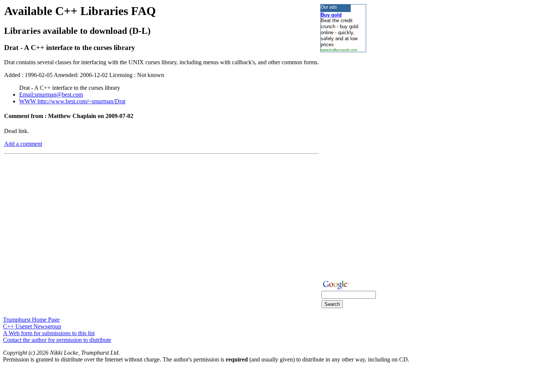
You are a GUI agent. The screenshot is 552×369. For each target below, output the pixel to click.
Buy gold (331, 15)
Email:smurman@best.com (51, 94)
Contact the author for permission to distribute (57, 340)
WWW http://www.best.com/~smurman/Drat (72, 101)
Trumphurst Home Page (31, 319)
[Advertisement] (342, 165)
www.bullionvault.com (339, 50)
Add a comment (23, 144)
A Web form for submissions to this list (49, 333)
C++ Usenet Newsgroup (32, 326)
